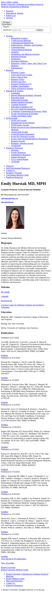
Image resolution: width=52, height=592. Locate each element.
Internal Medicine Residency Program (26, 95)
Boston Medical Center (15, 579)
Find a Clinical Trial (19, 77)
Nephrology (16, 59)
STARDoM (16, 146)
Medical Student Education (22, 102)
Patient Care (11, 15)
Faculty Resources (18, 152)
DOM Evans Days (18, 82)
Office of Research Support (22, 88)
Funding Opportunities (20, 86)
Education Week (17, 98)
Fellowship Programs (19, 100)
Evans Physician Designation (22, 134)
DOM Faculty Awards (20, 125)
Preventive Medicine (19, 61)
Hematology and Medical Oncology (25, 54)
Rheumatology (17, 68)
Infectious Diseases (18, 56)
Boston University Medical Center (14, 570)
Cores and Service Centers (21, 75)
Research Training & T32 (21, 84)
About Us (10, 166)
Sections (9, 18)
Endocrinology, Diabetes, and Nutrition (26, 45)
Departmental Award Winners (23, 123)
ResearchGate (6, 301)
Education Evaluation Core (22, 107)
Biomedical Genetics (19, 38)
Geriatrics (15, 52)
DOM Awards (11, 118)
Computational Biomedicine (22, 43)
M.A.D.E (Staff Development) (23, 109)
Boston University (8, 567)
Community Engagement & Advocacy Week (29, 111)
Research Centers (18, 72)
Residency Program (14, 173)
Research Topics (17, 79)
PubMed (4, 355)
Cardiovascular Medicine (21, 40)
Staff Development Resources (18, 168)
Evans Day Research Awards (22, 136)
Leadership (15, 93)
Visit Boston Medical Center (17, 175)
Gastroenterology (18, 47)
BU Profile (5, 292)
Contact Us (10, 170)
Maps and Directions (14, 581)
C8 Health (15, 162)
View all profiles (7, 563)
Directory (15, 150)
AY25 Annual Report (19, 159)
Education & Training (14, 13)
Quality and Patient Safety (21, 116)
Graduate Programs (19, 104)
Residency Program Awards (22, 143)
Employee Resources (14, 148)
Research (9, 11)
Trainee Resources (18, 157)
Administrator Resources (21, 155)
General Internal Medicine (21, 50)
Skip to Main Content (9, 2)
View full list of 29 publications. (14, 559)
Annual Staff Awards (19, 132)
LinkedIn (4, 296)
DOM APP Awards (19, 120)
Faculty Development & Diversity (24, 114)
